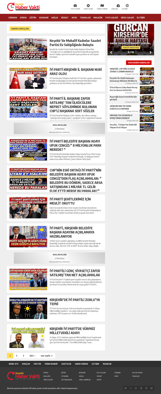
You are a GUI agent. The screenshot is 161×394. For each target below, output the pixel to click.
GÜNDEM (12, 17)
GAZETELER (66, 364)
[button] (151, 52)
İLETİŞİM (125, 9)
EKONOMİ (43, 17)
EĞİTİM (33, 17)
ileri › (32, 355)
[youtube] (151, 388)
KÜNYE (99, 380)
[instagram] (130, 388)
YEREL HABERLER (85, 380)
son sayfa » (46, 355)
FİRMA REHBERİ (51, 364)
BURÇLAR (115, 9)
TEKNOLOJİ (85, 17)
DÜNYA (23, 17)
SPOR (74, 17)
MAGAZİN (97, 17)
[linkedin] (146, 388)
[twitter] (135, 388)
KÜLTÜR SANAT (137, 373)
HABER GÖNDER (102, 9)
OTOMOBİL (64, 376)
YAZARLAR (107, 364)
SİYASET (65, 17)
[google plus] (141, 388)
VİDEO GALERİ (127, 17)
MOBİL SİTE (13, 364)
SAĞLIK (54, 17)
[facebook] (125, 388)
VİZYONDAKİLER (66, 380)
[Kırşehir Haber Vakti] (10, 6)
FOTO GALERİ (75, 9)
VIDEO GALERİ (88, 9)
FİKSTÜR (37, 364)
